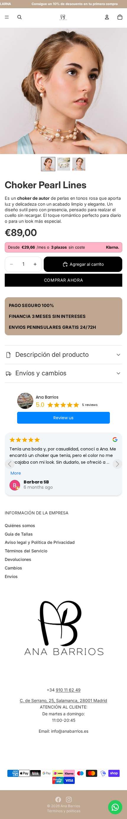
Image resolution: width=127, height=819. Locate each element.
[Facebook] (58, 799)
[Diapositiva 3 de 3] (78, 164)
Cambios (13, 567)
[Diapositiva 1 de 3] (48, 164)
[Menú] (7, 17)
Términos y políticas (63, 811)
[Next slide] (117, 464)
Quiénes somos (20, 525)
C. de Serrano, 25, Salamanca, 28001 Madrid (63, 700)
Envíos (11, 576)
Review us (63, 418)
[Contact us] (115, 807)
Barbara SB (36, 482)
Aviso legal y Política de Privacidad (40, 542)
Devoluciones (18, 559)
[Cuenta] (106, 17)
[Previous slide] (9, 464)
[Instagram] (68, 799)
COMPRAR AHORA (63, 280)
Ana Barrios (47, 397)
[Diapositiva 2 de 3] (63, 164)
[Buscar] (19, 17)
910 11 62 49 (68, 689)
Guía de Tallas (19, 533)
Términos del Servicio (26, 550)
